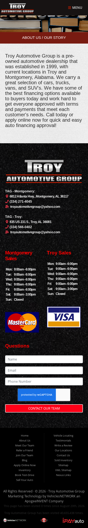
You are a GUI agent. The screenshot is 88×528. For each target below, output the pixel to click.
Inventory (25, 470)
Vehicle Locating (63, 435)
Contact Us (63, 455)
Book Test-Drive (24, 475)
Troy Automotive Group (66, 491)
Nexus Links (63, 475)
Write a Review (63, 445)
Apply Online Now (25, 465)
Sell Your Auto (24, 480)
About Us (24, 440)
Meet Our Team (24, 445)
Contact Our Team (44, 408)
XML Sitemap (63, 470)
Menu (76, 8)
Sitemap (63, 465)
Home (24, 435)
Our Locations (63, 450)
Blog (24, 460)
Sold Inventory (63, 460)
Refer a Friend (24, 450)
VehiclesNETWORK (61, 496)
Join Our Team (24, 455)
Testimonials (63, 440)
